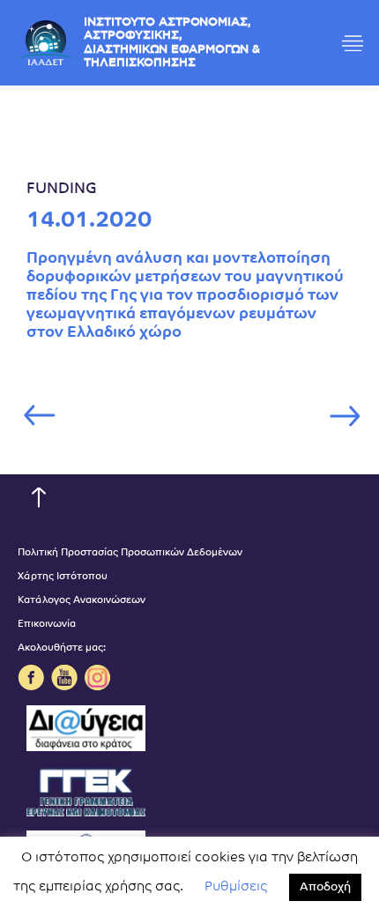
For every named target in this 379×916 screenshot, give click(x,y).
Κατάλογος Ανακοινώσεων (81, 601)
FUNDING (61, 189)
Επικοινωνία (47, 624)
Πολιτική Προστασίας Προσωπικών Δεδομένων (130, 553)
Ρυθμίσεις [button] (235, 887)
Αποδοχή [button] (325, 887)
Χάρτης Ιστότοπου (63, 577)
